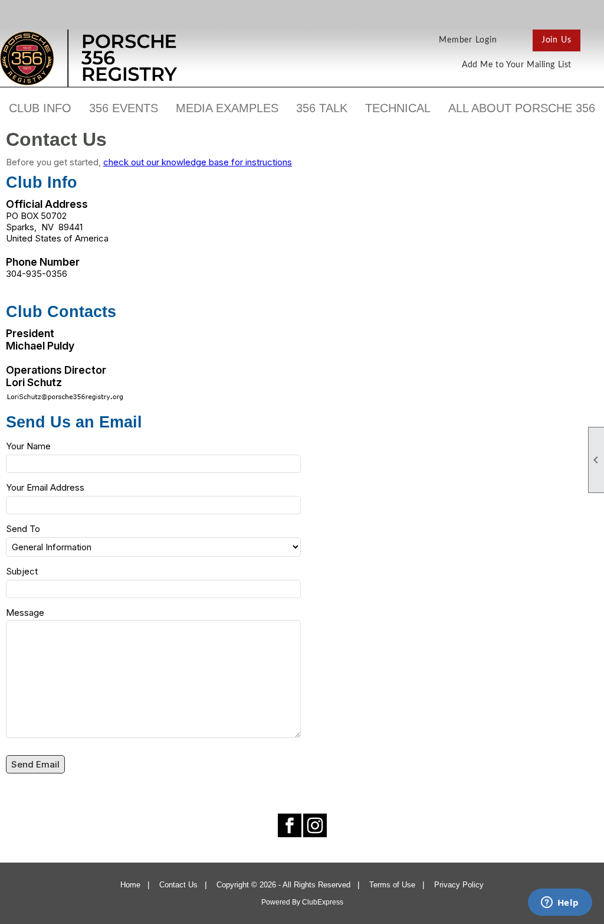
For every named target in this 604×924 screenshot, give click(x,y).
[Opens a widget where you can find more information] (559, 903)
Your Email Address (45, 487)
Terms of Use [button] (392, 884)
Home (130, 884)
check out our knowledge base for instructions (197, 162)
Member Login (468, 40)
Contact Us (178, 884)
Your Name (28, 446)
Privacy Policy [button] (459, 884)
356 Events (123, 108)
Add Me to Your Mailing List (517, 65)
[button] (40, 108)
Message (25, 612)
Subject (22, 571)
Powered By (281, 902)
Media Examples (227, 108)
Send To (23, 528)
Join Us (556, 40)
